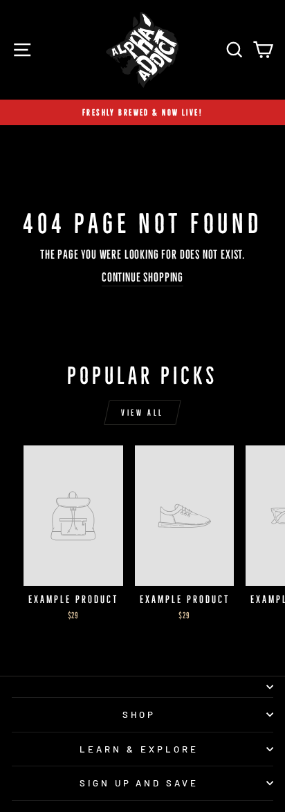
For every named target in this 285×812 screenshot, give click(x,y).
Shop (139, 714)
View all (142, 412)
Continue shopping (142, 277)
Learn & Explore (139, 749)
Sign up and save (139, 782)
